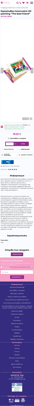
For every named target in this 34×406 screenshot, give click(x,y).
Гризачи (17, 355)
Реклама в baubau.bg (17, 287)
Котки (17, 348)
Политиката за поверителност (20, 267)
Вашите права (17, 311)
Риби (17, 361)
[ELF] (7, 162)
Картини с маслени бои (11, 166)
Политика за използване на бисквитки (17, 303)
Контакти (17, 320)
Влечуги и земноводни (17, 358)
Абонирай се (16, 277)
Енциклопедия (17, 330)
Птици (17, 351)
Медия (17, 327)
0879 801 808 (18, 377)
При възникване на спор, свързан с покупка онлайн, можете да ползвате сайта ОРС (17, 307)
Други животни (17, 364)
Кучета (17, 345)
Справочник (17, 336)
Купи (23, 144)
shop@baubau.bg (19, 379)
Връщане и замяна (17, 293)
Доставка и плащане (17, 290)
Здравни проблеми (17, 339)
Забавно (17, 333)
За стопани (17, 367)
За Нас (17, 317)
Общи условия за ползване (17, 297)
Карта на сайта (17, 323)
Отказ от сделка (17, 314)
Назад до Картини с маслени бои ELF (15, 7)
